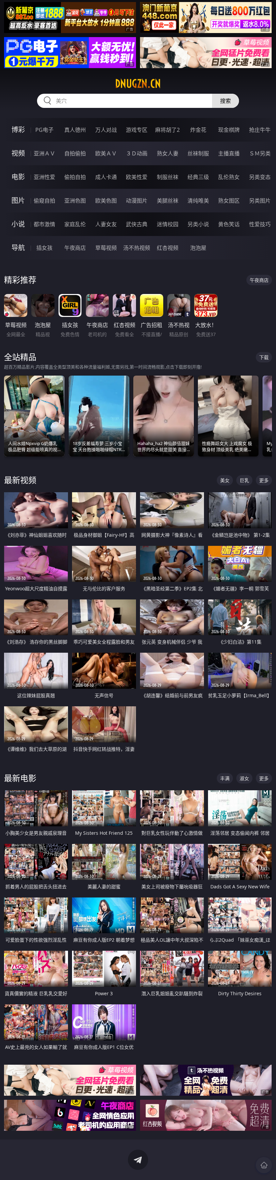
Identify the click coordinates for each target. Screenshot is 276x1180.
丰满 (225, 778)
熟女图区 (229, 200)
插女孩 (44, 248)
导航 (18, 247)
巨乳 (244, 480)
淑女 (244, 778)
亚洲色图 (75, 200)
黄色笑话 (229, 224)
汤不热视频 (136, 248)
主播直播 (229, 153)
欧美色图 (106, 200)
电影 (18, 176)
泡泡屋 (198, 248)
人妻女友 (106, 224)
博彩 (18, 129)
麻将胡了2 (167, 130)
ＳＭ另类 (260, 153)
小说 (18, 224)
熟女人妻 (167, 153)
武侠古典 (136, 224)
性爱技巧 (260, 224)
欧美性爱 (136, 177)
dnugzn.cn (138, 83)
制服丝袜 (167, 177)
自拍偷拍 (75, 153)
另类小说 (198, 224)
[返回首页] (264, 1165)
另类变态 (260, 177)
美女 (225, 480)
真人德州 (75, 130)
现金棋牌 (229, 130)
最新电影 (20, 778)
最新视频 (20, 479)
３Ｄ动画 (136, 153)
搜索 (225, 101)
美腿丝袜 (167, 200)
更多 (264, 480)
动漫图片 (136, 200)
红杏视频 (167, 248)
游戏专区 (136, 130)
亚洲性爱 (44, 177)
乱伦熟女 (229, 177)
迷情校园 (167, 224)
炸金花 (198, 130)
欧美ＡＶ (106, 153)
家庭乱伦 (75, 224)
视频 (18, 153)
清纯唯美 (198, 200)
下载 (264, 357)
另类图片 (260, 200)
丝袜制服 (198, 153)
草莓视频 (106, 248)
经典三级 (198, 177)
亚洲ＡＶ (44, 153)
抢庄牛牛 (260, 130)
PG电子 (44, 130)
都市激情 (44, 224)
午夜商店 (75, 248)
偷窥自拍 (44, 200)
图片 (18, 200)
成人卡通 (106, 177)
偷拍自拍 (75, 177)
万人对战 (106, 130)
